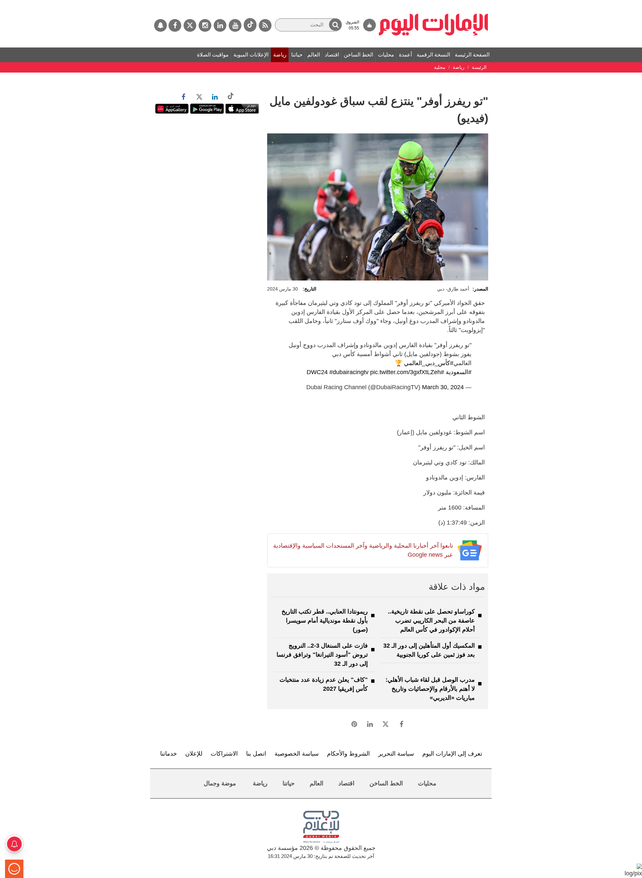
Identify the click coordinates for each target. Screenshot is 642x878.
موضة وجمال (220, 783)
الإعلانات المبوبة (251, 55)
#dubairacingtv (348, 372)
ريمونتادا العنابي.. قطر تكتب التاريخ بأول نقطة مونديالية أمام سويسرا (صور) (325, 620)
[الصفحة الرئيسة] (433, 3)
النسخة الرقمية (433, 55)
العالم (313, 55)
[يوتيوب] (235, 25)
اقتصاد (332, 55)
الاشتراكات (224, 753)
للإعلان (193, 753)
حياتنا (297, 55)
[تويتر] (190, 25)
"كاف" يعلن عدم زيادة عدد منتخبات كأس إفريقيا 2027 (324, 684)
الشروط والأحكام (348, 753)
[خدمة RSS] (265, 25)
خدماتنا (168, 753)
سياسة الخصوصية (297, 753)
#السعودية (458, 372)
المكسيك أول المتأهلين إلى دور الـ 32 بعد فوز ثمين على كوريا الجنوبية (429, 650)
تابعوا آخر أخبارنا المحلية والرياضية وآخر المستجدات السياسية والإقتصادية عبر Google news (363, 550)
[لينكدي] (220, 25)
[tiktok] (250, 25)
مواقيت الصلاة (213, 55)
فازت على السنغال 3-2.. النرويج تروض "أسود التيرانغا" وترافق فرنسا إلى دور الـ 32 (322, 654)
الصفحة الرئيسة (472, 55)
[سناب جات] (160, 25)
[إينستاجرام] (205, 25)
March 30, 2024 (443, 387)
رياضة (280, 55)
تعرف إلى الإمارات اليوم (452, 753)
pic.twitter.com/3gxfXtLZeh (405, 372)
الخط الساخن (358, 55)
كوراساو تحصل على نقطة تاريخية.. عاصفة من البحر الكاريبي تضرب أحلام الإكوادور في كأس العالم (431, 620)
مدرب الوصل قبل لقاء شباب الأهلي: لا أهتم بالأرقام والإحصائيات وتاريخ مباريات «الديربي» (430, 688)
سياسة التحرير (396, 753)
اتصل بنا (256, 753)
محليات (386, 55)
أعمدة (405, 55)
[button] (335, 24)
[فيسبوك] (175, 25)
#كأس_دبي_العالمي (428, 363)
